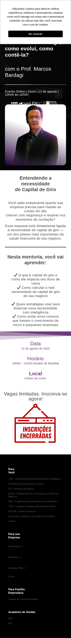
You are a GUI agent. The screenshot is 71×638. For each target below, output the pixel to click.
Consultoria (14, 546)
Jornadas (13, 557)
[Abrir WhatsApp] (63, 630)
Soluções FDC (15, 568)
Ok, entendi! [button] (35, 34)
